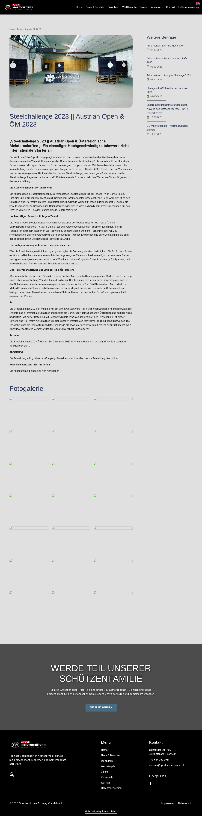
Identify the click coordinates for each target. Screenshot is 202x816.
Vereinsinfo (157, 7)
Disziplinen (113, 7)
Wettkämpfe (129, 7)
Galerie (143, 7)
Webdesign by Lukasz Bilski (101, 811)
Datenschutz (185, 803)
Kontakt (170, 7)
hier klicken (112, 358)
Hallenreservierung (188, 7)
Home (79, 7)
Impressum (167, 803)
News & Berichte (95, 7)
